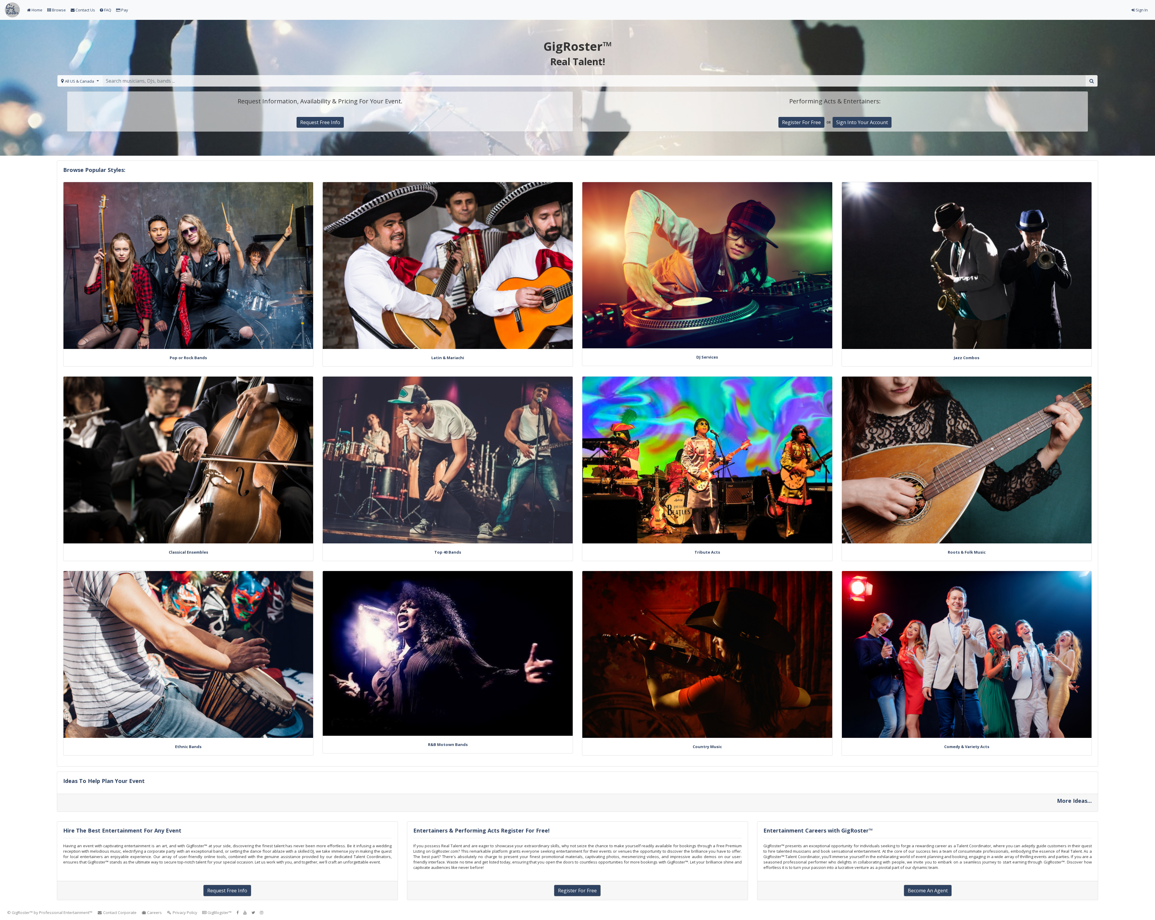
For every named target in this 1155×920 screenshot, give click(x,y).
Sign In (1141, 10)
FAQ (107, 10)
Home (36, 10)
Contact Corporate (119, 912)
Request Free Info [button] (320, 122)
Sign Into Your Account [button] (862, 122)
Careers (154, 912)
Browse (58, 10)
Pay (124, 10)
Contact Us (85, 10)
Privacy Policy (184, 912)
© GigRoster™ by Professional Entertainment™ (49, 912)
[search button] (1092, 81)
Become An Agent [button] (928, 890)
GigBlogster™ (219, 912)
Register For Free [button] (801, 122)
